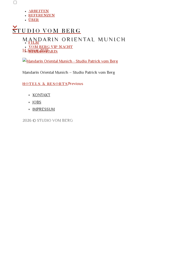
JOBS (36, 102)
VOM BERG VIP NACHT (50, 47)
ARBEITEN (38, 11)
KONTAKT (41, 95)
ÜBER (33, 20)
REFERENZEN (41, 16)
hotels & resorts (45, 84)
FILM (33, 43)
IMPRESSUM (43, 109)
